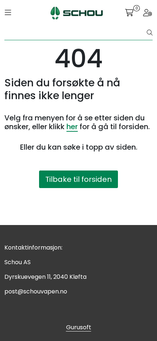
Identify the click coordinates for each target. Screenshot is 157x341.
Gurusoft (78, 327)
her (72, 126)
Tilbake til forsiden (78, 179)
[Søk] (150, 33)
